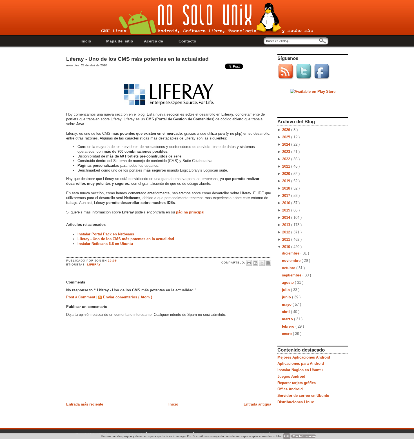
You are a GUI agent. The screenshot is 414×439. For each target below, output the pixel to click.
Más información (304, 436)
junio (287, 297)
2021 (286, 166)
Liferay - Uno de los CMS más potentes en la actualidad (137, 59)
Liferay (94, 264)
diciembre (291, 253)
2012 (286, 232)
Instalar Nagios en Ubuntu (300, 370)
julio (286, 290)
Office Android (290, 389)
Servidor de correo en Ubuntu (303, 395)
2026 (286, 130)
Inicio (86, 41)
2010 (286, 247)
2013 (286, 225)
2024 (286, 144)
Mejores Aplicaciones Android (303, 357)
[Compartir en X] (262, 263)
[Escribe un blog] (255, 263)
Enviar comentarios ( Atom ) (127, 297)
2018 (286, 188)
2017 (286, 195)
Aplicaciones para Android (300, 363)
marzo (288, 319)
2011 (286, 239)
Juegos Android (291, 376)
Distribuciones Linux (295, 402)
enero (287, 334)
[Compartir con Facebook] (268, 263)
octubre (289, 268)
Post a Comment (81, 297)
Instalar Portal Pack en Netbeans (105, 234)
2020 (286, 174)
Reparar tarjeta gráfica (296, 383)
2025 (286, 137)
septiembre (292, 275)
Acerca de (153, 41)
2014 (286, 217)
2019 (286, 181)
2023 (286, 152)
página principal (190, 212)
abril (286, 312)
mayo (287, 304)
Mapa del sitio (119, 41)
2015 (286, 210)
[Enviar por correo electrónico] (249, 263)
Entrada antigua (257, 404)
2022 (286, 159)
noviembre (292, 260)
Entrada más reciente (84, 404)
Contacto (187, 41)
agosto (288, 282)
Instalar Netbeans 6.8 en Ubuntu (105, 244)
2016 (286, 203)
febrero (288, 326)
